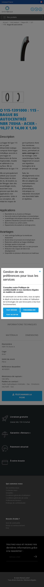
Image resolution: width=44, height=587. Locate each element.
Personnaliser (29, 310)
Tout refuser (11, 310)
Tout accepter (12, 314)
